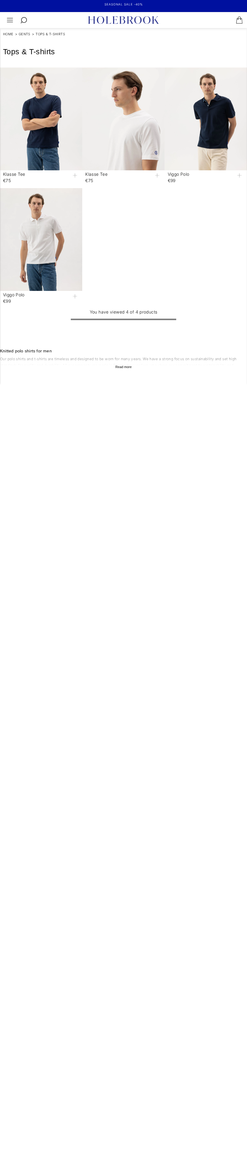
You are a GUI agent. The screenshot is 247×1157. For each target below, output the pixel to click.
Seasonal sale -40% (124, 4)
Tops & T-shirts (50, 34)
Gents (24, 34)
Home (8, 34)
